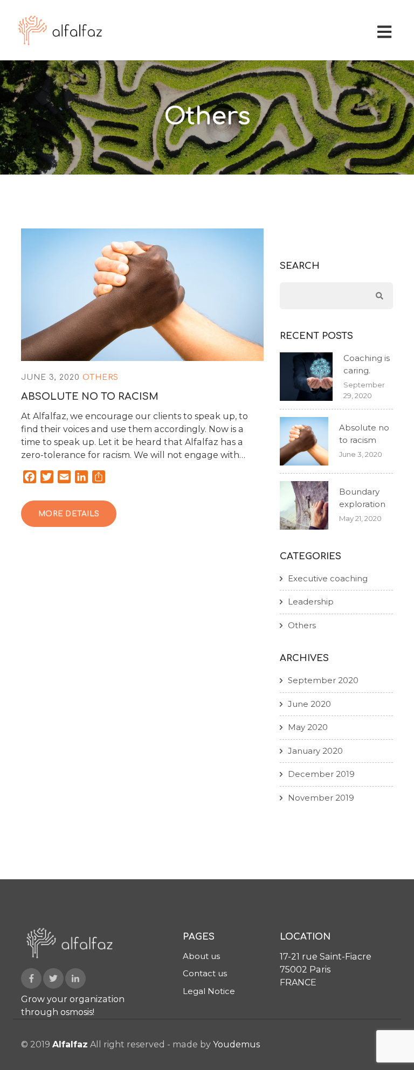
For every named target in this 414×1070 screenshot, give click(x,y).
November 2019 (321, 798)
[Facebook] (31, 978)
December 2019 (321, 774)
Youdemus (236, 1044)
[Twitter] (53, 978)
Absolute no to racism (89, 396)
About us (201, 956)
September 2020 (323, 680)
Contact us (205, 973)
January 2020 (315, 751)
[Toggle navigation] (386, 30)
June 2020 (309, 704)
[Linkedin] (75, 978)
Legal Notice (209, 991)
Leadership (311, 601)
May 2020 (308, 727)
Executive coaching (328, 578)
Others (100, 377)
